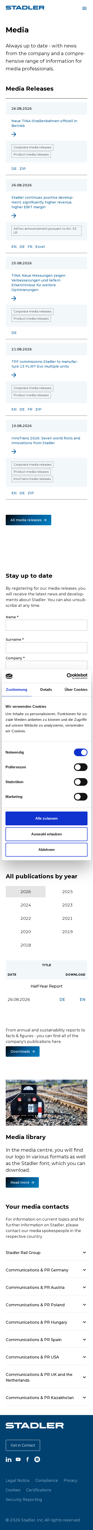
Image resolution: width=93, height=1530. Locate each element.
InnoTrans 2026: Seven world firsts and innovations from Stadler (45, 440)
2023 (67, 905)
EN (14, 247)
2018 (26, 945)
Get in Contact (23, 1445)
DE (14, 169)
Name (12, 617)
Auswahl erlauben (46, 834)
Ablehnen (46, 850)
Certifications (38, 1490)
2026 (26, 891)
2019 (67, 931)
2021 (67, 918)
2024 (26, 905)
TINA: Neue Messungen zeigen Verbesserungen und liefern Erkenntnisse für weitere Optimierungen (38, 282)
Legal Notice (18, 1480)
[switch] (81, 767)
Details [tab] (46, 689)
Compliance (46, 1480)
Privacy (71, 1480)
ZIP (23, 169)
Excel (40, 247)
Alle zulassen (46, 818)
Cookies (13, 1490)
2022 (26, 918)
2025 (67, 891)
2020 (26, 931)
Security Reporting (24, 1499)
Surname (15, 639)
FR (30, 247)
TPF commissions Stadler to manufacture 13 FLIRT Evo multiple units (44, 364)
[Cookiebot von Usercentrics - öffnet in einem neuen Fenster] (67, 676)
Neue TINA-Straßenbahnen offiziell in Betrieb (44, 123)
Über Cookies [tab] (76, 689)
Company (15, 658)
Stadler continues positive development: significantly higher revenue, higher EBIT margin (42, 202)
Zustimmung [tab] (16, 689)
